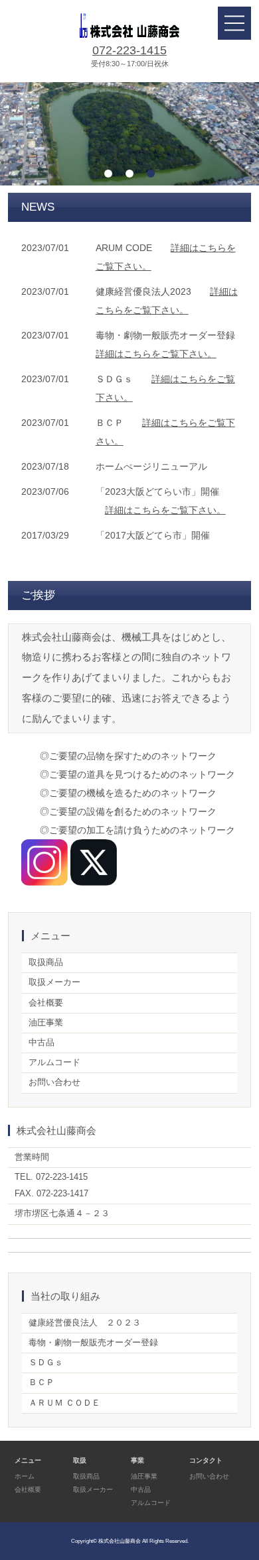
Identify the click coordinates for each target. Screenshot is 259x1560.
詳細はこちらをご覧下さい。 (156, 353)
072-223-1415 (129, 50)
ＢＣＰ (41, 1382)
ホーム (25, 1476)
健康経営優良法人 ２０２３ (85, 1322)
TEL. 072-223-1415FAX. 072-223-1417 (51, 1185)
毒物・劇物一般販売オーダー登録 (93, 1342)
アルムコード (54, 1062)
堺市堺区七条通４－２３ (62, 1213)
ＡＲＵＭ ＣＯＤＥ (64, 1403)
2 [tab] (129, 174)
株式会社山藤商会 (119, 1540)
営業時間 (32, 1157)
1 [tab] (108, 174)
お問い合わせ (54, 1082)
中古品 (41, 1042)
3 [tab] (151, 174)
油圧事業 (46, 1022)
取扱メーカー (54, 982)
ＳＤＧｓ (46, 1362)
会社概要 (46, 1003)
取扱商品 (46, 962)
